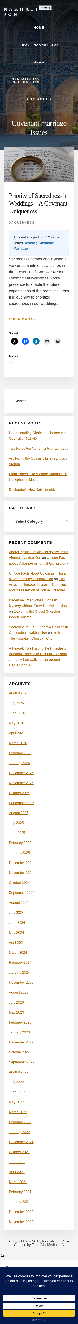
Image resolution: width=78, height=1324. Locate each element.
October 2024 (19, 883)
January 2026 (19, 763)
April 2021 (17, 1172)
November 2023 (21, 982)
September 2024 (21, 893)
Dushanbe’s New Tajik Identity (32, 489)
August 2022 (18, 1072)
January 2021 (19, 1202)
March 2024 (18, 952)
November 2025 (21, 783)
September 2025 (21, 803)
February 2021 (20, 1192)
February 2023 (20, 1022)
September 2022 (21, 1062)
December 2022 (21, 1042)
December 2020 (21, 1212)
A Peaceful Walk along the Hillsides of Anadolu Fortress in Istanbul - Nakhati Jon (38, 653)
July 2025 (16, 823)
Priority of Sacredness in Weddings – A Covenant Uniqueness (38, 203)
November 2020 (21, 1222)
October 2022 (19, 1052)
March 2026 (18, 743)
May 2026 (16, 723)
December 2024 (21, 863)
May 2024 (16, 932)
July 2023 (16, 1002)
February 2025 (20, 843)
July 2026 (16, 703)
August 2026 (18, 693)
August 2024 (18, 902)
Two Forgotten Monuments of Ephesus (38, 448)
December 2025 (21, 773)
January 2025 (19, 853)
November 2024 (21, 873)
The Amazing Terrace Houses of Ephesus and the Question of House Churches (37, 584)
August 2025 (18, 813)
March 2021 (18, 1182)
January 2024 (19, 972)
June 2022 (17, 1092)
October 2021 (19, 1152)
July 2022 (16, 1082)
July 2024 (16, 912)
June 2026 (17, 713)
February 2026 (20, 753)
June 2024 (17, 922)
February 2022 (20, 1122)
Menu (46, 7)
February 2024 (20, 962)
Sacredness (22, 222)
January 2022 (19, 1132)
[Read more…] (23, 320)
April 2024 (17, 942)
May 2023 (16, 1012)
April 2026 (17, 733)
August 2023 (18, 992)
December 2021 (21, 1142)
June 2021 (17, 1162)
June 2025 (17, 833)
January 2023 (19, 1032)
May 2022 (16, 1102)
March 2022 (18, 1112)
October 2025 (19, 793)
